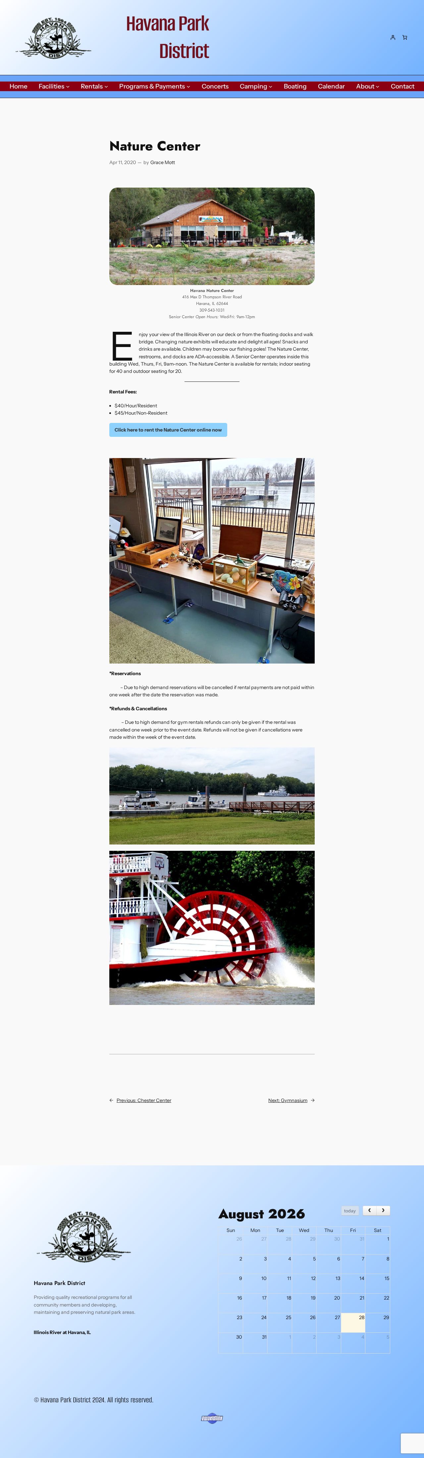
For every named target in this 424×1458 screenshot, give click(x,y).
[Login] (393, 37)
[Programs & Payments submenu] (188, 86)
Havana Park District (167, 37)
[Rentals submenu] (106, 86)
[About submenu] (377, 86)
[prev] (370, 1211)
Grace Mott (162, 162)
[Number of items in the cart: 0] (405, 37)
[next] (383, 1211)
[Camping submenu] (270, 86)
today (350, 1210)
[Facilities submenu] (68, 86)
